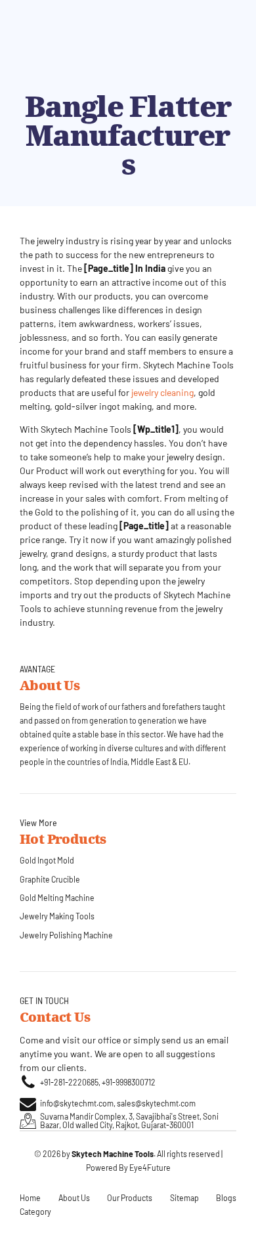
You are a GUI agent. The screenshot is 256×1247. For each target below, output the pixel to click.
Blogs (226, 1197)
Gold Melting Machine (57, 897)
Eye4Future (150, 1167)
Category (35, 1211)
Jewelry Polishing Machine (66, 935)
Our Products (129, 1197)
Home (30, 1197)
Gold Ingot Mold (47, 860)
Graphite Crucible (50, 879)
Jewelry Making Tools (57, 916)
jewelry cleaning (162, 392)
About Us (74, 1197)
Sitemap (184, 1197)
